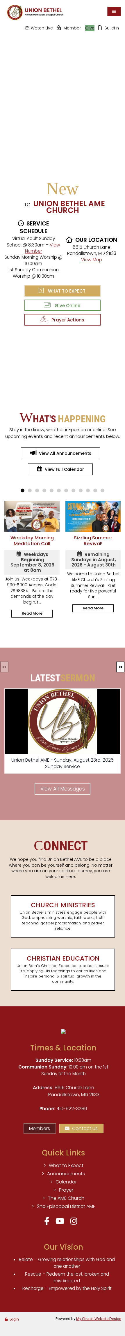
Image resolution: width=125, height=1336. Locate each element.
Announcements (66, 1173)
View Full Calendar (64, 469)
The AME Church (66, 1198)
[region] (62, 100)
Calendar (66, 1181)
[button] (120, 667)
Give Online (66, 305)
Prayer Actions (66, 320)
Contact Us (85, 1128)
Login (14, 1319)
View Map (91, 260)
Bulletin (111, 28)
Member (72, 28)
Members (39, 1128)
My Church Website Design (98, 1318)
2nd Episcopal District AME (66, 1206)
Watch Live (42, 28)
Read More (32, 613)
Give (89, 28)
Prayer (66, 1190)
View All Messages (62, 788)
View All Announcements (65, 453)
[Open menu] (114, 11)
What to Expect (65, 291)
